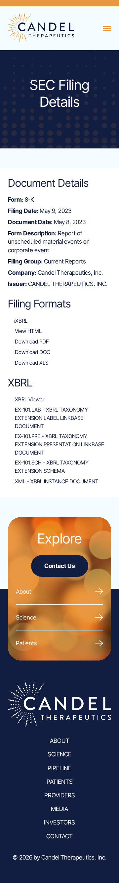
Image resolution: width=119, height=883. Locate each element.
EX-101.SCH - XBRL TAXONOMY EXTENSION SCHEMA (52, 466)
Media (59, 808)
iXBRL (20, 320)
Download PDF (32, 341)
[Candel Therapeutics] (41, 39)
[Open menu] (107, 28)
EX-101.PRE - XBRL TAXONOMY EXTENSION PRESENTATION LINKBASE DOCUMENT (59, 444)
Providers (59, 795)
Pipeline (59, 768)
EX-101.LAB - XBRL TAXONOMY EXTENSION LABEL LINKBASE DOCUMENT (51, 417)
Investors (59, 822)
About (23, 591)
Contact (59, 836)
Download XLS (31, 362)
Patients (26, 643)
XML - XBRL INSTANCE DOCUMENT (57, 481)
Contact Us (59, 565)
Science (26, 617)
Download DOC (32, 352)
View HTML (28, 331)
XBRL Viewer (29, 399)
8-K (29, 199)
